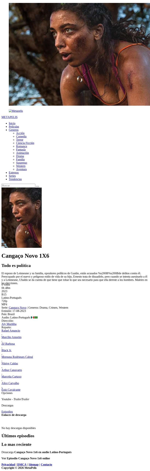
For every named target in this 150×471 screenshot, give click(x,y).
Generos (13, 129)
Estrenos (14, 172)
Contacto (46, 464)
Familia (20, 159)
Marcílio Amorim (11, 337)
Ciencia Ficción (25, 143)
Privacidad (8, 464)
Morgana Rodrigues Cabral (17, 356)
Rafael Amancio (10, 330)
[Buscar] (37, 186)
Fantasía (21, 149)
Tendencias (15, 179)
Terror (19, 139)
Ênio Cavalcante (10, 389)
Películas (14, 126)
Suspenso (21, 162)
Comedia (21, 136)
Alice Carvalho (10, 383)
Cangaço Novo (17, 307)
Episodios (7, 411)
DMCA (21, 464)
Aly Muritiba (8, 324)
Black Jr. (6, 350)
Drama (20, 156)
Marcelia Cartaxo (11, 376)
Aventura (21, 169)
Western (20, 166)
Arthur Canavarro (11, 370)
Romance (21, 146)
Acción (20, 133)
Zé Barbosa (8, 343)
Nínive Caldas (9, 363)
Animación (22, 152)
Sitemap (34, 464)
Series (12, 175)
